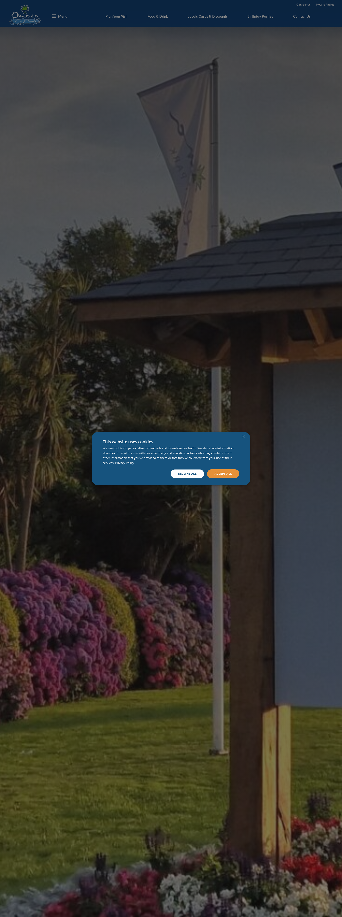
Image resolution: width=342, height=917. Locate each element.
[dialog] (171, 458)
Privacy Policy (124, 463)
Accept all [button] (223, 473)
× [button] (243, 436)
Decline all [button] (187, 473)
